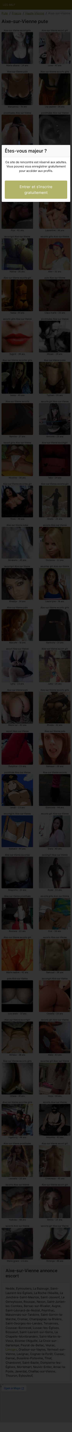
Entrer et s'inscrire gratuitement (36, 189)
